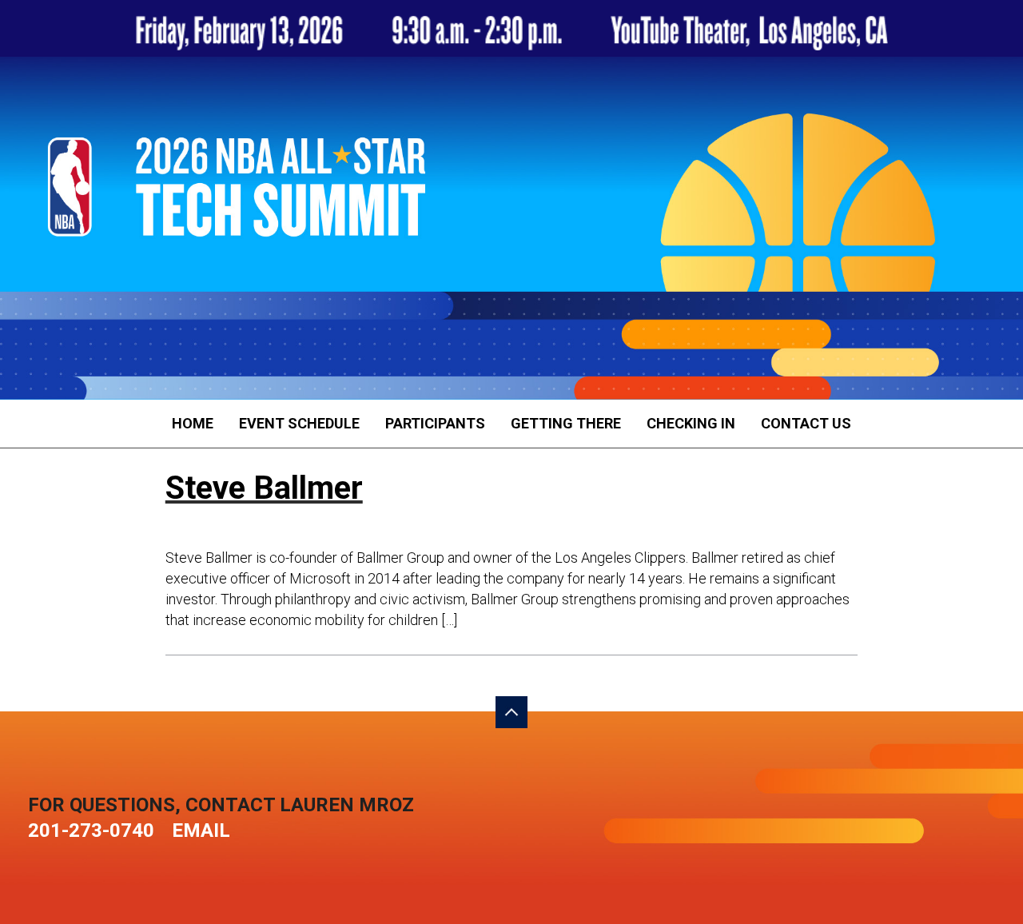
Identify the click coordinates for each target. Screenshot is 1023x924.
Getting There (566, 423)
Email (201, 830)
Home (192, 423)
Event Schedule (299, 423)
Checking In (691, 423)
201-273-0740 (91, 830)
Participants (435, 423)
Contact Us (806, 423)
